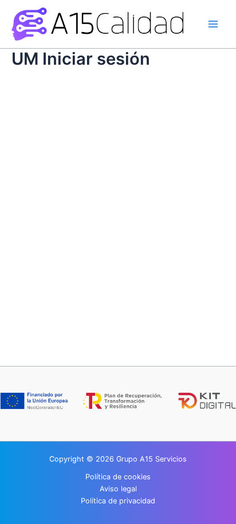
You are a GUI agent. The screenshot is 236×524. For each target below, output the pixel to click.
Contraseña (40, 142)
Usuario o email (48, 94)
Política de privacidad (118, 501)
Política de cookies (118, 476)
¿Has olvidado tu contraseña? (118, 259)
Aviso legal (118, 488)
